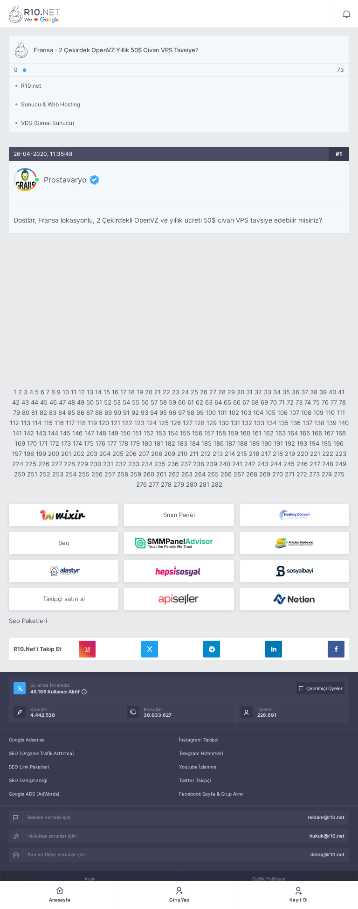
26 (203, 392)
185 (206, 443)
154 (173, 433)
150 (125, 433)
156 (197, 433)
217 (266, 453)
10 (65, 392)
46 (53, 402)
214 (230, 453)
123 (139, 423)
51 (99, 402)
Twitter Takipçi (195, 780)
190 (267, 443)
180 (147, 443)
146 (77, 433)
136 (295, 423)
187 (230, 443)
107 (294, 412)
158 (221, 433)
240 (224, 464)
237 (185, 464)
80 (25, 412)
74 (307, 402)
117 (70, 423)
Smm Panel (179, 514)
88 (99, 412)
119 (92, 423)
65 (227, 402)
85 (71, 412)
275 (339, 474)
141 (17, 433)
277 (154, 484)
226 (43, 464)
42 (16, 402)
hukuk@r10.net (327, 836)
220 (302, 453)
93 (144, 412)
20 (148, 392)
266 (226, 474)
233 (133, 464)
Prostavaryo (65, 179)
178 (123, 443)
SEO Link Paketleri (29, 766)
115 (48, 423)
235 (159, 464)
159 (233, 433)
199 (41, 453)
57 (154, 402)
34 (277, 392)
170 (32, 443)
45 (44, 402)
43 (25, 402)
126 (176, 423)
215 (242, 453)
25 (194, 392)
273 (314, 474)
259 (135, 474)
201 (66, 453)
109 (318, 412)
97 (181, 412)
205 (118, 453)
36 (295, 392)
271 (290, 474)
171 (43, 443)
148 (101, 433)
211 (194, 453)
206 (131, 453)
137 (307, 423)
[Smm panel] (179, 543)
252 (44, 474)
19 (140, 392)
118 (81, 423)
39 (323, 392)
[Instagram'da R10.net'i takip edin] (87, 649)
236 (173, 464)
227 (56, 464)
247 (315, 464)
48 (71, 402)
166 (317, 433)
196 (338, 443)
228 (69, 464)
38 (313, 392)
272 (301, 474)
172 (54, 443)
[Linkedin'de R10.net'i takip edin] (273, 649)
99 (200, 412)
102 (234, 412)
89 (108, 412)
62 (199, 402)
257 (109, 474)
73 (299, 402)
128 (199, 423)
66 (237, 402)
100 (211, 412)
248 (327, 464)
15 (106, 392)
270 (277, 474)
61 (190, 402)
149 (113, 433)
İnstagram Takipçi (198, 739)
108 (306, 412)
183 (182, 443)
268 (251, 474)
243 (262, 464)
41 (341, 392)
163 (280, 433)
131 (235, 423)
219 (290, 453)
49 (80, 402)
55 (135, 402)
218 (278, 453)
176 (100, 443)
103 (246, 412)
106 (282, 412)
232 (120, 464)
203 (91, 453)
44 (34, 402)
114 (36, 423)
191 (278, 443)
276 (141, 484)
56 (145, 402)
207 (143, 453)
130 (224, 423)
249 (340, 464)
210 (182, 453)
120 (104, 423)
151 (137, 433)
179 (135, 443)
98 (190, 412)
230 (95, 464)
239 (211, 464)
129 (212, 423)
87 (89, 412)
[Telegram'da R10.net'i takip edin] (211, 649)
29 (231, 392)
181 (158, 443)
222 (327, 453)
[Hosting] (294, 515)
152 (149, 433)
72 (290, 402)
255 (84, 474)
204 (104, 453)
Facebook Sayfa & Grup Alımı (211, 794)
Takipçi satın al (64, 598)
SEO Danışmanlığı (28, 780)
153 (161, 433)
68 (255, 402)
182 (170, 443)
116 (59, 423)
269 (264, 474)
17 (123, 392)
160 (245, 433)
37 (304, 392)
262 (173, 474)
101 (222, 412)
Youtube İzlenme (197, 766)
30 (240, 392)
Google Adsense (27, 739)
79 (16, 412)
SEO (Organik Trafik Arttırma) (41, 753)
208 (156, 453)
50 (90, 402)
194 (314, 443)
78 (342, 402)
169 (20, 443)
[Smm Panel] (179, 571)
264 (200, 474)
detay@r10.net (327, 854)
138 (319, 423)
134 (271, 423)
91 (126, 412)
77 (333, 402)
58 (163, 402)
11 (73, 392)
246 (302, 464)
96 (172, 412)
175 (89, 443)
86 (80, 412)
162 (268, 433)
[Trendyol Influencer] (63, 515)
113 (25, 423)
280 (191, 484)
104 (258, 412)
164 (293, 433)
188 (242, 443)
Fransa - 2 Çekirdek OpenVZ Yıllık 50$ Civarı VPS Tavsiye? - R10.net (34, 14)
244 (276, 464)
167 (329, 433)
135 (283, 423)
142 (29, 433)
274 (327, 474)
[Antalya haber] (294, 543)
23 (175, 392)
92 (135, 412)
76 (325, 402)
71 (282, 402)
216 (254, 453)
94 (154, 412)
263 (187, 474)
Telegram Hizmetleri (201, 753)
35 (286, 392)
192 (290, 443)
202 (78, 453)
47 (62, 402)
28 (222, 392)
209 (169, 453)
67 (245, 402)
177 (112, 443)
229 (82, 464)
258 (122, 474)
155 (185, 433)
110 (330, 412)
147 (89, 433)
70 (273, 402)
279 (178, 484)
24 (185, 392)
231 (108, 464)
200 (53, 453)
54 (126, 402)
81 (34, 412)
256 (97, 474)
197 (17, 453)
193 (302, 443)
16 (115, 392)
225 (30, 464)
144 (53, 433)
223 (340, 453)
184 (194, 443)
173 (66, 443)
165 (305, 433)
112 (14, 423)
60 (182, 402)
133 (259, 423)
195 (326, 443)
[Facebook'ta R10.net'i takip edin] (336, 649)
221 (315, 453)
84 (62, 412)
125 (163, 423)
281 (204, 484)
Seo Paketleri (28, 620)
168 (341, 433)
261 (161, 474)
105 (270, 412)
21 (157, 392)
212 (205, 453)
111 (341, 412)
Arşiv (90, 878)
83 (52, 412)
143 (41, 433)
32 (258, 392)
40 (332, 392)
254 (70, 474)
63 (209, 402)
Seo (63, 542)
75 (316, 402)
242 (249, 464)
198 (29, 453)
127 (188, 423)
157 (209, 433)
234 (146, 464)
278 (166, 484)
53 (117, 402)
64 (218, 402)
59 (172, 402)
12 (81, 392)
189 (254, 443)
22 (166, 392)
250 (19, 474)
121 (115, 423)
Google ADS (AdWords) (34, 794)
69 (264, 402)
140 (343, 423)
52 (107, 402)
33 (267, 392)
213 (218, 453)
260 (148, 474)
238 (198, 464)
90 (117, 412)
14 (98, 392)
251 (32, 474)
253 (57, 474)
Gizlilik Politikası (268, 878)
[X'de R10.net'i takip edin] (149, 649)
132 (247, 423)
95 (163, 412)
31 (249, 392)
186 (218, 443)
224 (17, 464)
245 (289, 464)
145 (65, 433)
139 (331, 423)
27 (212, 392)
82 (43, 412)
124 (151, 423)
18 (131, 392)
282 (216, 484)
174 (77, 443)
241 (237, 464)
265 (213, 474)
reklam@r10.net (326, 817)
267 (239, 474)
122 (127, 423)
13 (90, 392)
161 (257, 433)
